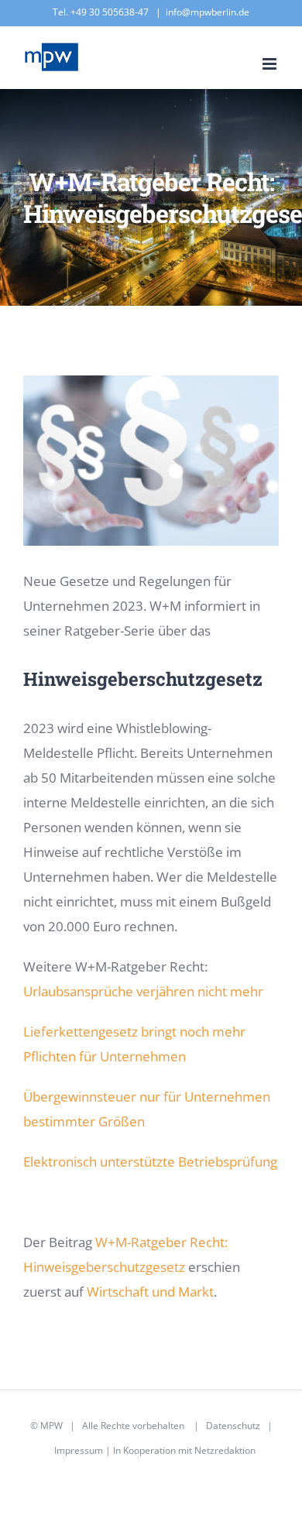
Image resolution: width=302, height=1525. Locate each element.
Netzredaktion (225, 1450)
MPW (51, 1425)
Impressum (78, 1450)
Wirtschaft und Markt (150, 1292)
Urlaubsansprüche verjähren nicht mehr (143, 991)
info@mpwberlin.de (207, 12)
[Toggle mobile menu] (271, 64)
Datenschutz (233, 1425)
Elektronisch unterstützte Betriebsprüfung (150, 1161)
